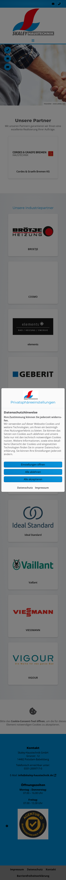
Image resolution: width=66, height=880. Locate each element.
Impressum (42, 487)
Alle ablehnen (33, 472)
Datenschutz (25, 487)
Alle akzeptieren (33, 479)
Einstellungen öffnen (33, 464)
